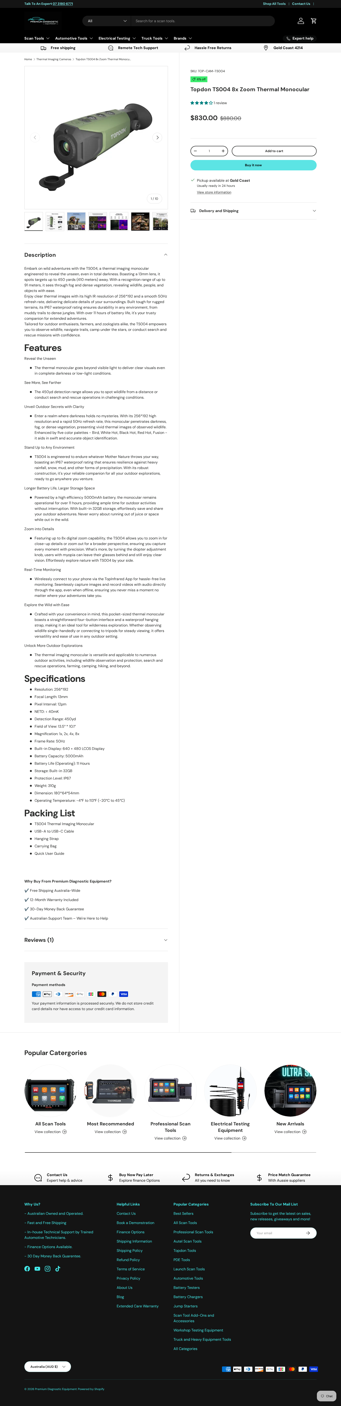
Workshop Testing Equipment (198, 1330)
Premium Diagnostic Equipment (56, 1389)
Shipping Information (134, 1241)
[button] (314, 21)
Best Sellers (183, 1213)
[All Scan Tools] (51, 1091)
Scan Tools (34, 38)
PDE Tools (182, 1259)
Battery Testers (187, 1287)
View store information (214, 192)
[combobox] (178, 21)
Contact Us (301, 4)
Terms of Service (131, 1269)
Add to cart (274, 151)
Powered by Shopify (91, 1389)
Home (28, 59)
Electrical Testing (114, 38)
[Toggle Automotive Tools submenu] (91, 38)
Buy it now (253, 165)
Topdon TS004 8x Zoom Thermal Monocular (103, 59)
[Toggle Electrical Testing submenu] (134, 38)
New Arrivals (290, 1124)
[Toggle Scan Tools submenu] (48, 38)
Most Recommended (110, 1124)
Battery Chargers (188, 1296)
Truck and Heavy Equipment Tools (202, 1339)
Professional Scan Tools (170, 1127)
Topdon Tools (185, 1250)
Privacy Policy (128, 1278)
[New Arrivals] (290, 1091)
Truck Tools (152, 38)
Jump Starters (186, 1306)
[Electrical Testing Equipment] (230, 1091)
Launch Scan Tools (189, 1269)
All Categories (185, 1348)
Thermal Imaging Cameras (53, 59)
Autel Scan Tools (188, 1241)
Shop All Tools (274, 4)
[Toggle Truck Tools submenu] (166, 38)
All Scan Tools (50, 1124)
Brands (180, 38)
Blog (120, 1296)
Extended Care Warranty (138, 1306)
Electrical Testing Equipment (230, 1127)
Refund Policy (128, 1259)
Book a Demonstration (135, 1222)
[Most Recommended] (110, 1091)
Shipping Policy (130, 1250)
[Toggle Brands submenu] (190, 38)
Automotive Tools (71, 38)
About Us (124, 1287)
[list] (96, 137)
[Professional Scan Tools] (170, 1091)
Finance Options (131, 1232)
